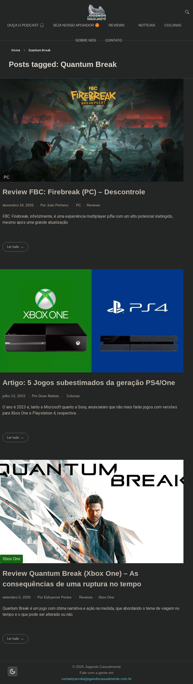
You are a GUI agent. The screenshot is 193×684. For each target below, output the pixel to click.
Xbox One (106, 597)
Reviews (93, 205)
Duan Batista (49, 396)
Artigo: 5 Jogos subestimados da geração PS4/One (89, 383)
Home (15, 50)
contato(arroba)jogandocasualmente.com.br (97, 679)
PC (78, 205)
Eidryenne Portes (58, 597)
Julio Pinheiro (58, 205)
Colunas (73, 396)
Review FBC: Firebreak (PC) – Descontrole (74, 192)
